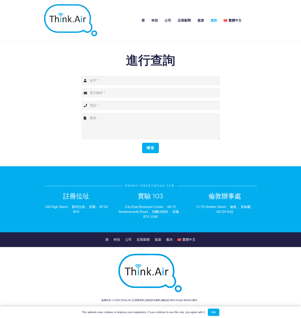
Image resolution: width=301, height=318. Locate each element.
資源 (158, 239)
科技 (117, 239)
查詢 (169, 239)
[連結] (71, 20)
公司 (128, 239)
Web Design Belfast (181, 300)
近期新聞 (143, 239)
